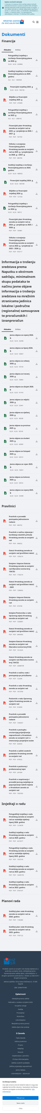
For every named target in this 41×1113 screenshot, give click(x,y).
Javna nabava (20, 1070)
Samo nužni (20, 1103)
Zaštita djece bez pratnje (20, 1027)
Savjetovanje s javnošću (20, 1056)
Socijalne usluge (20, 1006)
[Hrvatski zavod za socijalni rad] (13, 25)
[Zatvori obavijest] (38, 8)
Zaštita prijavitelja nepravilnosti (20, 1066)
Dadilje (20, 1009)
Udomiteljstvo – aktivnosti (20, 1074)
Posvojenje (20, 1013)
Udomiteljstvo (21, 1020)
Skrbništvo (20, 1016)
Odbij (20, 1108)
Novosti (20, 1052)
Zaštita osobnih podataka (20, 1063)
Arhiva (17, 50)
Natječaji (20, 1048)
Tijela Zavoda (20, 1038)
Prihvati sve (20, 1098)
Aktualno (7, 50)
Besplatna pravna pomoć (20, 1023)
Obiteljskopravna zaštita (20, 999)
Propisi (20, 1045)
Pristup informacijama (20, 1059)
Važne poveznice (20, 1041)
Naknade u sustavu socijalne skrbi (20, 1002)
